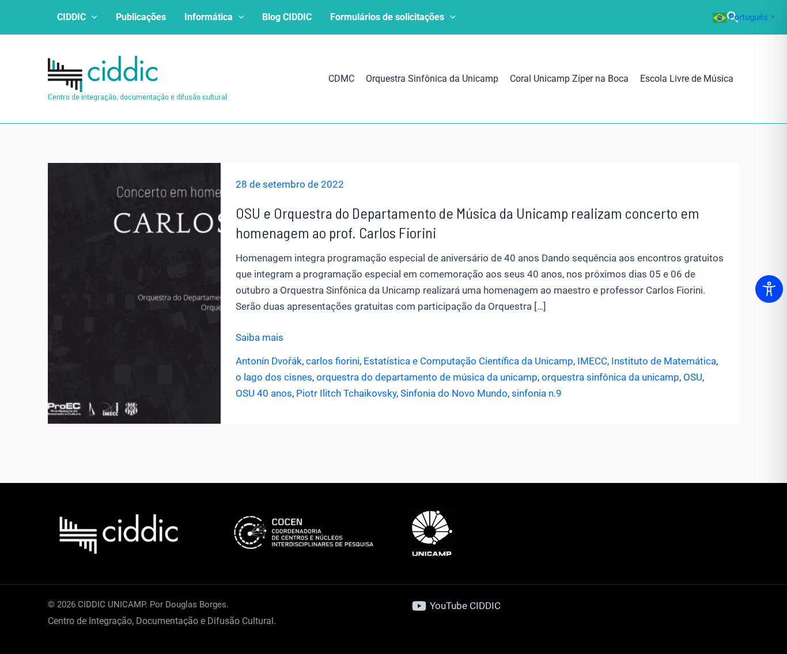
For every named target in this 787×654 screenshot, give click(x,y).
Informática (208, 17)
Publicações (141, 17)
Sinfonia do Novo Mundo (454, 393)
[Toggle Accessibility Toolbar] (769, 289)
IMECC (592, 361)
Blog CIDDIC (287, 17)
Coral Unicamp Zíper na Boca (569, 78)
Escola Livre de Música (686, 78)
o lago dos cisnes (274, 377)
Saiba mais (259, 338)
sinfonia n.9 (537, 393)
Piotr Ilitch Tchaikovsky (346, 393)
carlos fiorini (333, 361)
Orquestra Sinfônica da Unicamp (432, 78)
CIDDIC (71, 17)
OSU (692, 377)
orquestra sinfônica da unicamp (610, 377)
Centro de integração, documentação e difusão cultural (137, 96)
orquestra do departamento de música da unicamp (427, 377)
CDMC (341, 78)
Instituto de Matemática (663, 361)
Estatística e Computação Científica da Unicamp (468, 361)
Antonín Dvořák (269, 361)
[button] (91, 17)
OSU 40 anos (264, 393)
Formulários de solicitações (387, 17)
